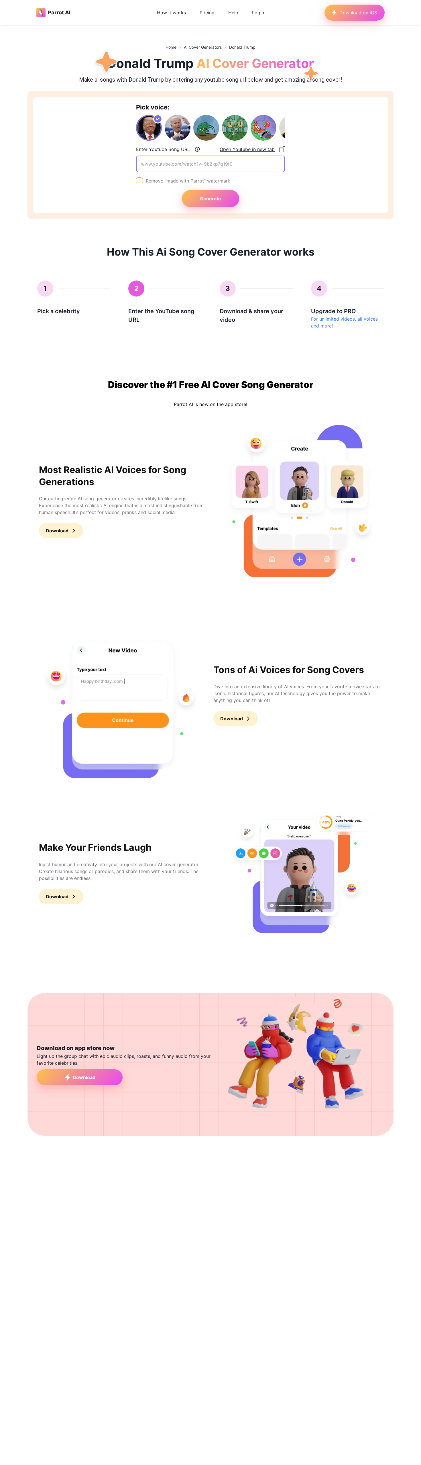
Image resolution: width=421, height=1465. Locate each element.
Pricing (207, 12)
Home (171, 47)
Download (57, 531)
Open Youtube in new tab (247, 149)
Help (233, 12)
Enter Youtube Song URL (163, 149)
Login (258, 12)
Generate (210, 198)
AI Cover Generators (203, 47)
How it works (171, 12)
